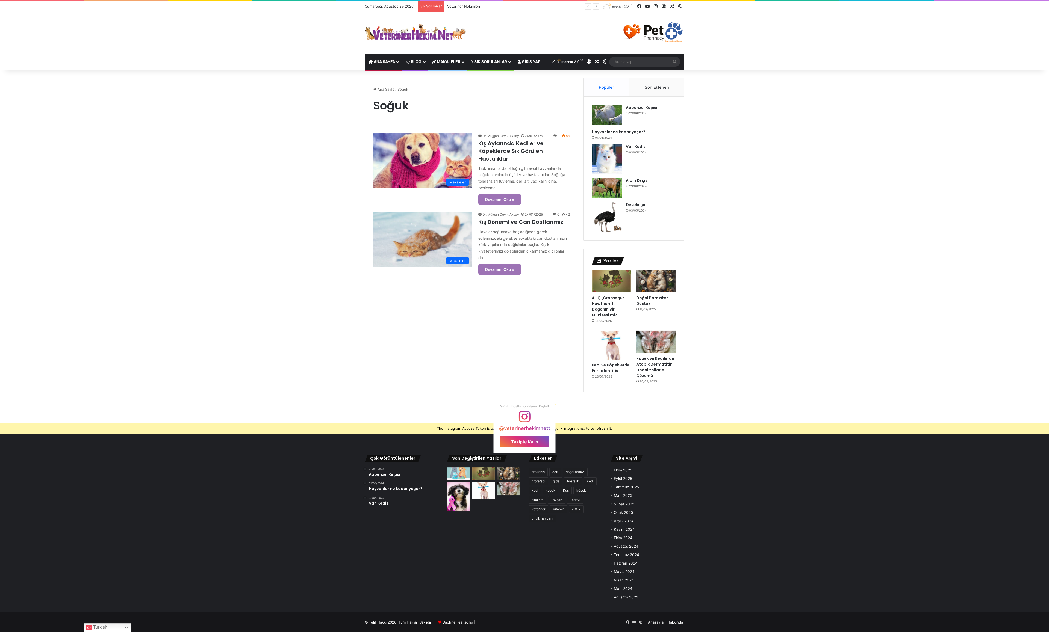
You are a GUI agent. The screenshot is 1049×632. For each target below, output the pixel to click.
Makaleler (448, 61)
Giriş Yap (530, 61)
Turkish (99, 627)
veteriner (538, 509)
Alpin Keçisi (637, 180)
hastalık (573, 481)
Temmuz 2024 (626, 555)
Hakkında (675, 622)
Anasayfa (656, 622)
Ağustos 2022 (626, 597)
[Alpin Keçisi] (607, 188)
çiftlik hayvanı (542, 518)
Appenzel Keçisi (641, 107)
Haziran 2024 (626, 563)
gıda (556, 481)
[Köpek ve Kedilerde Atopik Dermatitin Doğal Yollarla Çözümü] (656, 342)
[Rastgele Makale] (672, 6)
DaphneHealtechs (458, 622)
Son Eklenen (657, 87)
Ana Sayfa (384, 61)
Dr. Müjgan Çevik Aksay (500, 136)
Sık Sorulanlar (490, 61)
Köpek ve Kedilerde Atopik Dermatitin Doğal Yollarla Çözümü (655, 367)
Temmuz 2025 (626, 487)
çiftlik (576, 509)
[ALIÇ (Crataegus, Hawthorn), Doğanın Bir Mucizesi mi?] (611, 281)
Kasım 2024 (624, 529)
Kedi (590, 481)
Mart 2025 (623, 495)
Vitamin (558, 509)
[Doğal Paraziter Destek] (656, 281)
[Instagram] (656, 6)
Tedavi (575, 500)
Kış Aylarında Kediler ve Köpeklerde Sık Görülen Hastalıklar (511, 151)
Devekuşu (635, 204)
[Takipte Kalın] (524, 419)
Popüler (606, 87)
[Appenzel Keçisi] (607, 115)
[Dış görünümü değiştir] (680, 6)
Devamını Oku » (499, 199)
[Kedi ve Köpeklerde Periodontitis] (611, 345)
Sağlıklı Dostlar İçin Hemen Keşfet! (524, 406)
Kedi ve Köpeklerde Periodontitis (611, 367)
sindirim (537, 500)
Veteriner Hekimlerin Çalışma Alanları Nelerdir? (486, 6)
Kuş (566, 490)
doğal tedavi (575, 472)
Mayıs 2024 (624, 571)
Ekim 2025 (623, 470)
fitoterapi (538, 481)
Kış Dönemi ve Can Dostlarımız (520, 222)
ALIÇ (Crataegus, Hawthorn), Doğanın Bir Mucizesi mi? (609, 306)
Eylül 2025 (623, 478)
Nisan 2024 (624, 580)
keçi (535, 490)
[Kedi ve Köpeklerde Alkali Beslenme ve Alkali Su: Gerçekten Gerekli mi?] (458, 473)
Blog (416, 61)
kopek (550, 490)
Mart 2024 (623, 588)
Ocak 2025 (623, 512)
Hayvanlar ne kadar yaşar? (618, 132)
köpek (581, 490)
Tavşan (556, 500)
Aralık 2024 (624, 521)
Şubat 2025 (624, 504)
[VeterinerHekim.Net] (415, 32)
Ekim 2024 (623, 538)
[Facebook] (639, 6)
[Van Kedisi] (607, 159)
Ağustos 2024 (626, 546)
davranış (538, 472)
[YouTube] (647, 6)
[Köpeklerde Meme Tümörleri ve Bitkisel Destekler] (458, 496)
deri (555, 472)
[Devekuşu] (607, 217)
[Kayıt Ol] (664, 6)
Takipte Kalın (524, 441)
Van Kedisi (636, 146)
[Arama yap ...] (674, 62)
